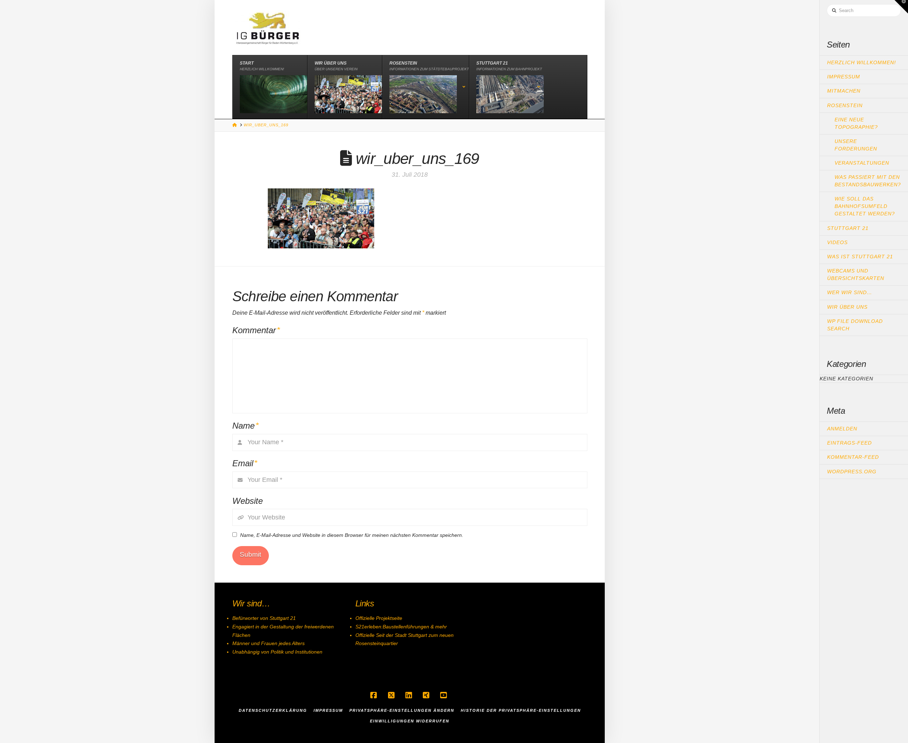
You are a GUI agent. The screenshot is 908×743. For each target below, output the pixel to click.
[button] (901, 6)
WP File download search (855, 324)
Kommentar (256, 330)
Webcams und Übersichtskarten (855, 274)
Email (245, 463)
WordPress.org (851, 471)
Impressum (843, 76)
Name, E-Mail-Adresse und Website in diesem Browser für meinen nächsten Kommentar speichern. (351, 535)
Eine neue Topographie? (856, 123)
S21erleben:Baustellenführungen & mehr (401, 626)
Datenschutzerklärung (273, 710)
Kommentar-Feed (853, 457)
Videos (837, 242)
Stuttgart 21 (848, 228)
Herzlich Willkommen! (861, 62)
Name (245, 425)
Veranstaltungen (862, 163)
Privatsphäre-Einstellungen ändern (401, 710)
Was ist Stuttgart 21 (860, 256)
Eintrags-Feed (849, 443)
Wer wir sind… (849, 292)
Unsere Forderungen (856, 145)
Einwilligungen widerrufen (409, 721)
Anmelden (842, 428)
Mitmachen (843, 91)
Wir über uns (847, 307)
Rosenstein (845, 105)
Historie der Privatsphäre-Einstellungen (521, 710)
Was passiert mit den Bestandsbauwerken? (868, 180)
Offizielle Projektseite (378, 618)
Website (247, 501)
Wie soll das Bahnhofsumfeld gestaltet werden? (865, 206)
